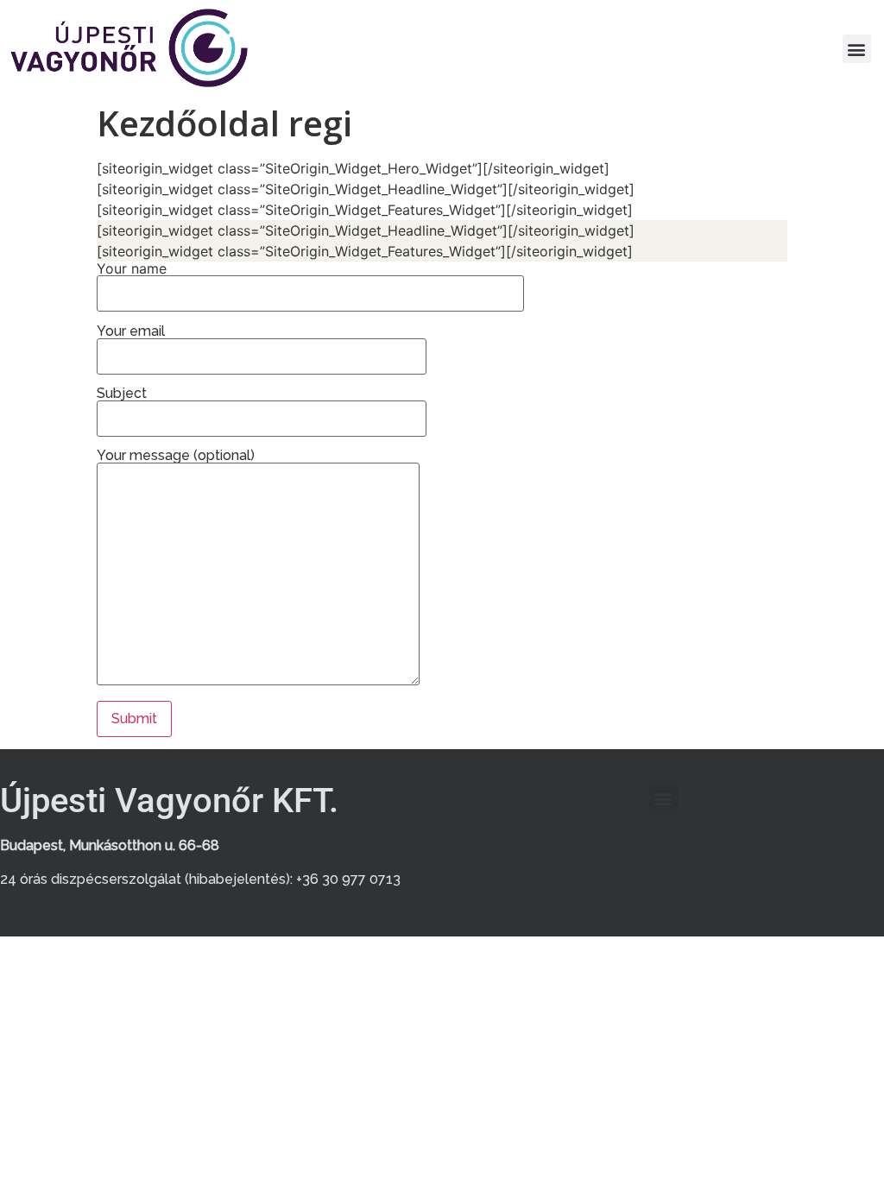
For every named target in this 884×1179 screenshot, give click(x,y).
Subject (122, 394)
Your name (132, 269)
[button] (857, 49)
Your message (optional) (176, 456)
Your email (131, 332)
